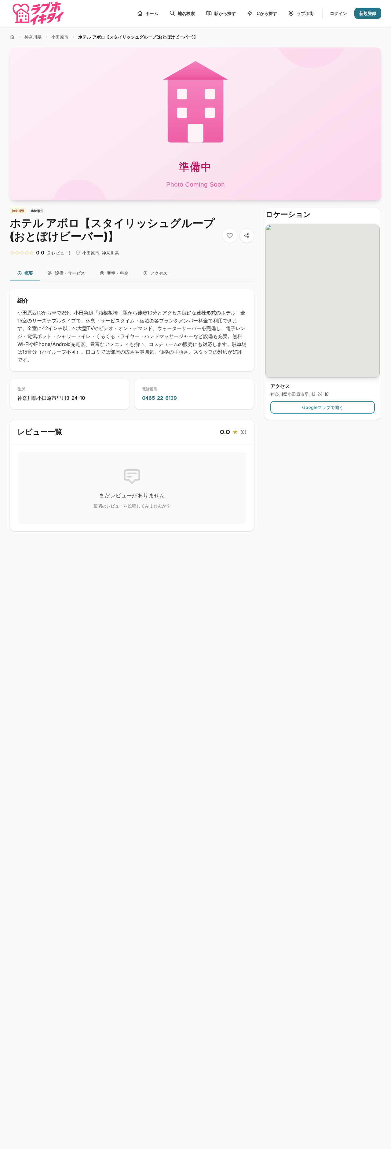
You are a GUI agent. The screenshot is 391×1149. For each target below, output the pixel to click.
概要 (28, 273)
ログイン (338, 13)
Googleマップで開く (322, 407)
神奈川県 (33, 36)
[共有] (246, 235)
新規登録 (367, 13)
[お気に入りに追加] (229, 235)
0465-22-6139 (159, 398)
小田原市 (59, 36)
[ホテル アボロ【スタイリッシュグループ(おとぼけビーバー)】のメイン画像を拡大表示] (195, 123)
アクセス (158, 273)
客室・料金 (117, 273)
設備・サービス (70, 273)
